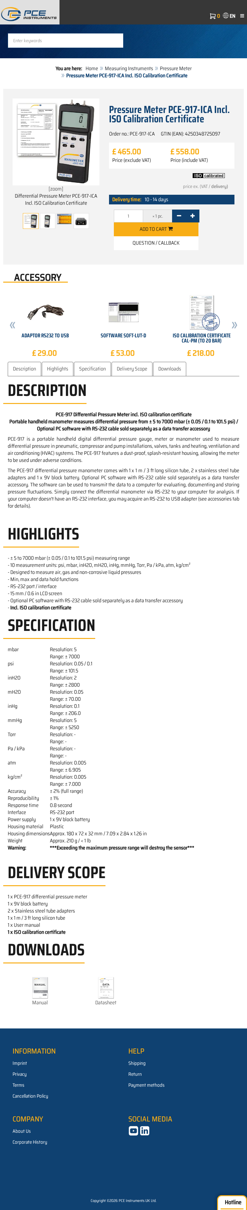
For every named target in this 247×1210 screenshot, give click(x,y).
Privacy (20, 1074)
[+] (192, 216)
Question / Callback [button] (156, 243)
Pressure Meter (176, 68)
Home (92, 68)
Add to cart (154, 229)
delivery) (219, 186)
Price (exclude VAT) (131, 160)
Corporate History (30, 1142)
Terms (18, 1085)
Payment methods (146, 1085)
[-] (179, 216)
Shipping (137, 1063)
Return (135, 1074)
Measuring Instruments (129, 68)
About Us (22, 1131)
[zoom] (56, 189)
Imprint (20, 1063)
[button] (12, 326)
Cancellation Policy (30, 1096)
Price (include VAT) (189, 160)
